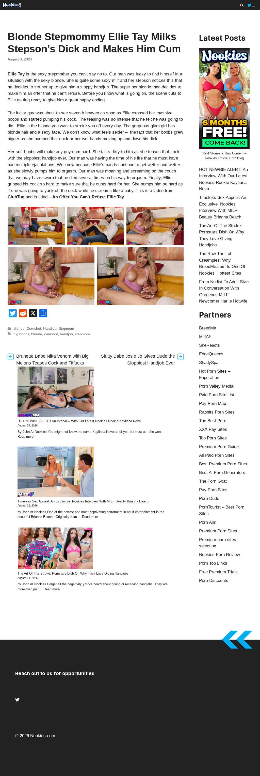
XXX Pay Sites (213, 429)
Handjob (50, 328)
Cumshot (34, 328)
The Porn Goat (213, 481)
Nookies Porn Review (219, 554)
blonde (36, 334)
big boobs (21, 334)
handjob (66, 334)
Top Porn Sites (213, 438)
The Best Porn (212, 420)
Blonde (19, 328)
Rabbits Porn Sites (217, 412)
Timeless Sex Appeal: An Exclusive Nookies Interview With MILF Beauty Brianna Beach (83, 501)
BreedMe (207, 328)
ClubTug (16, 197)
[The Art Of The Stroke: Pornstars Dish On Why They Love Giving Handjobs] (56, 549)
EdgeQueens (211, 354)
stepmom (82, 334)
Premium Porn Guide (219, 446)
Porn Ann (207, 522)
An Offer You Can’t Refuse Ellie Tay (88, 197)
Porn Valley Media (216, 386)
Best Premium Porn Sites (223, 464)
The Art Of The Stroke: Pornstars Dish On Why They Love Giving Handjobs (73, 573)
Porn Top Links (213, 563)
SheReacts (209, 345)
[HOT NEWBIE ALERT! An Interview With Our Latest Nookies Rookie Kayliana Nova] (56, 393)
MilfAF (205, 336)
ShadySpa (208, 362)
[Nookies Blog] (12, 5)
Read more (26, 436)
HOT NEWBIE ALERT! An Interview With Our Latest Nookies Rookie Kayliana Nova (79, 421)
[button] (241, 5)
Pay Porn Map (212, 403)
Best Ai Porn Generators (222, 472)
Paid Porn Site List (216, 394)
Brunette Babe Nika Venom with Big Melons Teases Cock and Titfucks (52, 360)
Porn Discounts (213, 580)
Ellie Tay (16, 74)
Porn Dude (209, 498)
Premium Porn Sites (218, 531)
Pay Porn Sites (213, 489)
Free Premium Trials (218, 571)
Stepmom (66, 328)
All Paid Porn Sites (217, 455)
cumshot (51, 334)
